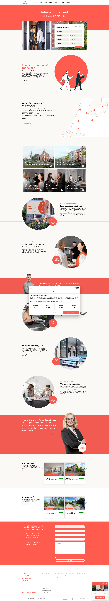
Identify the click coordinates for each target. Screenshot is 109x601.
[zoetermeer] (78, 121)
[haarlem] (80, 110)
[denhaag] (73, 123)
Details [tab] (54, 291)
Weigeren (54, 312)
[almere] (95, 110)
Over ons (62, 2)
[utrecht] (92, 120)
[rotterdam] (78, 127)
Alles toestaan (71, 312)
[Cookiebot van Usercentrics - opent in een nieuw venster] (74, 288)
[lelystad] (103, 106)
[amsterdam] (87, 113)
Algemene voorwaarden (40, 598)
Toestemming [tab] (37, 291)
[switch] (47, 308)
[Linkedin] (25, 581)
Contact (68, 2)
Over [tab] (71, 291)
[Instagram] (28, 581)
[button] (26, 471)
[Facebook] (23, 581)
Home (36, 2)
